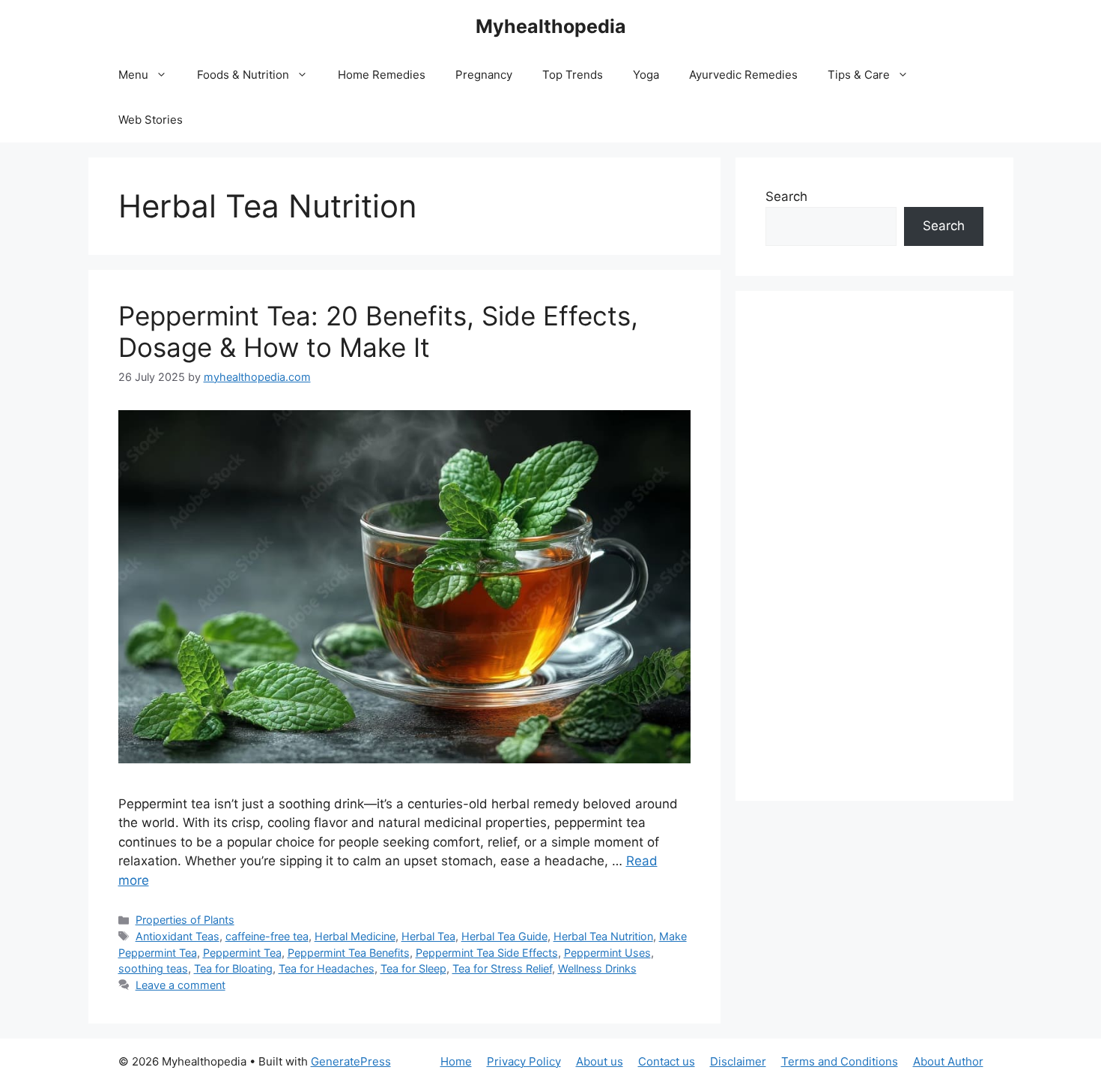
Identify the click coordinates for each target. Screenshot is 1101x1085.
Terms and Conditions (839, 1061)
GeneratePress (351, 1061)
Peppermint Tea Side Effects (487, 952)
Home (456, 1061)
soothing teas (153, 968)
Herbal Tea (428, 936)
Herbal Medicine (355, 936)
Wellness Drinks (597, 968)
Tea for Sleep (413, 968)
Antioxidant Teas (177, 936)
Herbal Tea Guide (504, 936)
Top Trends (572, 74)
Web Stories (150, 119)
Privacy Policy (524, 1061)
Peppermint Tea (242, 952)
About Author (948, 1061)
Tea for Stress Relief (502, 968)
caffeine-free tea (267, 936)
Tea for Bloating (233, 968)
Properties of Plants (185, 919)
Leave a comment (180, 985)
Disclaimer (738, 1061)
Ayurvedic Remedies (743, 74)
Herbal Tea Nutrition (603, 936)
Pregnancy (483, 74)
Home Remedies (381, 74)
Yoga (646, 74)
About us (599, 1061)
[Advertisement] (874, 546)
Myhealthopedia (551, 26)
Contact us (666, 1061)
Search (786, 196)
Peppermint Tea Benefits (349, 952)
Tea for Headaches (326, 968)
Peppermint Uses (607, 952)
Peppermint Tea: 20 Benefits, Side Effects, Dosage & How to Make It (378, 331)
